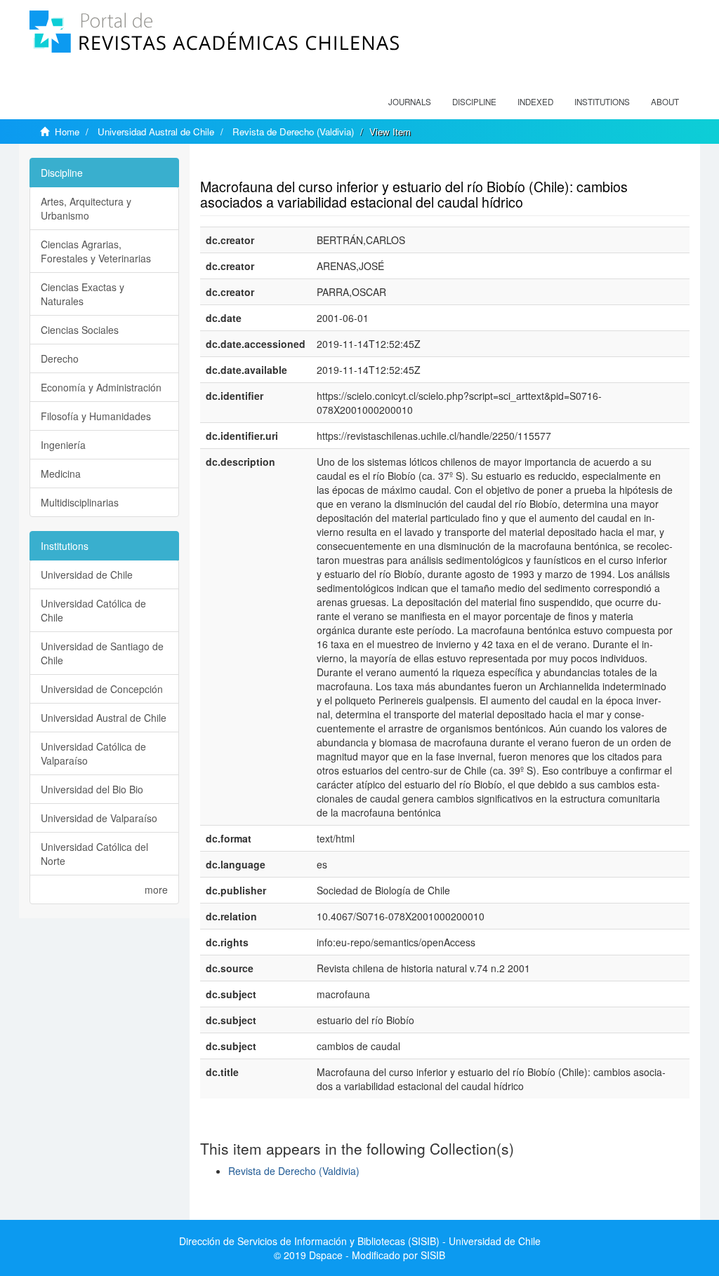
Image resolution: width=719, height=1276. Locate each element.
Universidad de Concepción (102, 689)
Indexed (535, 101)
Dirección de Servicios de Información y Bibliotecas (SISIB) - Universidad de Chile (360, 1241)
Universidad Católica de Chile (93, 610)
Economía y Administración (101, 387)
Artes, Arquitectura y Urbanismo (86, 208)
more (156, 889)
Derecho (60, 358)
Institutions (602, 101)
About (665, 101)
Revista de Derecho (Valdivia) (293, 131)
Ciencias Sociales (80, 330)
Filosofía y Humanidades (96, 416)
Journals (409, 101)
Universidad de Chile (87, 575)
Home (67, 131)
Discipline (474, 101)
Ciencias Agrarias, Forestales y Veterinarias (96, 251)
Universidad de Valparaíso (99, 818)
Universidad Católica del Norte (94, 854)
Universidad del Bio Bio (92, 789)
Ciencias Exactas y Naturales (82, 294)
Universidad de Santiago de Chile (102, 653)
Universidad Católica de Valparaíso (93, 753)
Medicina (61, 473)
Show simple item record (255, 165)
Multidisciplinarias (80, 502)
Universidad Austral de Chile (156, 131)
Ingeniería (63, 445)
